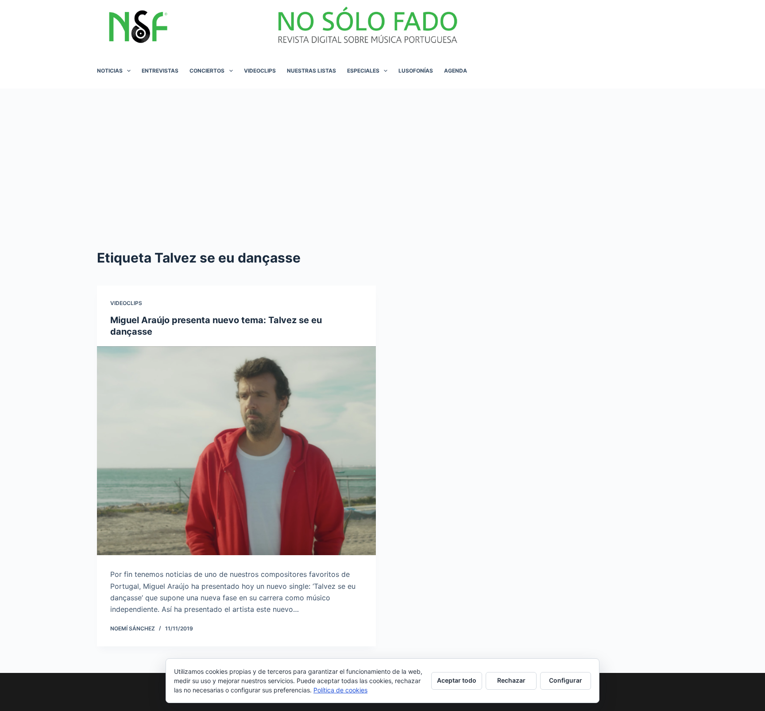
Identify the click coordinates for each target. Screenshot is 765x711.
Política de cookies (340, 690)
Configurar (565, 680)
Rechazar (511, 680)
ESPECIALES (363, 70)
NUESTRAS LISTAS (311, 70)
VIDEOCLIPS (260, 70)
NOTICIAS (110, 70)
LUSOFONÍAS (415, 70)
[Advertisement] (382, 155)
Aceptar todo (456, 680)
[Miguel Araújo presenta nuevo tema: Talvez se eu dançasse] (236, 451)
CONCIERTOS (206, 70)
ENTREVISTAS (160, 70)
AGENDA (455, 70)
